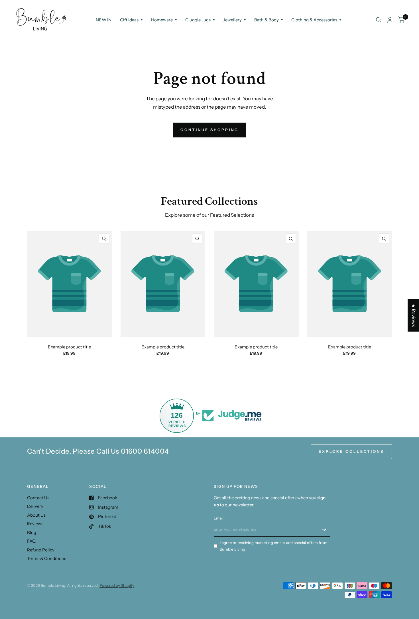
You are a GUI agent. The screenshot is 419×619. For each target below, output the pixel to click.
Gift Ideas (129, 20)
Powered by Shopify (116, 585)
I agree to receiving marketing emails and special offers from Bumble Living (274, 545)
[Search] (378, 20)
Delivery (35, 506)
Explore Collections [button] (351, 451)
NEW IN (103, 20)
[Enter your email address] (324, 529)
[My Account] (389, 20)
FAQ (31, 541)
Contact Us (38, 497)
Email (218, 518)
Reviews (35, 523)
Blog (31, 532)
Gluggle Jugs (198, 20)
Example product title (69, 347)
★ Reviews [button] (413, 315)
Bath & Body (266, 20)
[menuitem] (103, 20)
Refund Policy (40, 550)
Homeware (162, 20)
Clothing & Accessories (314, 20)
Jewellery (232, 20)
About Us (36, 515)
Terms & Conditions (46, 558)
